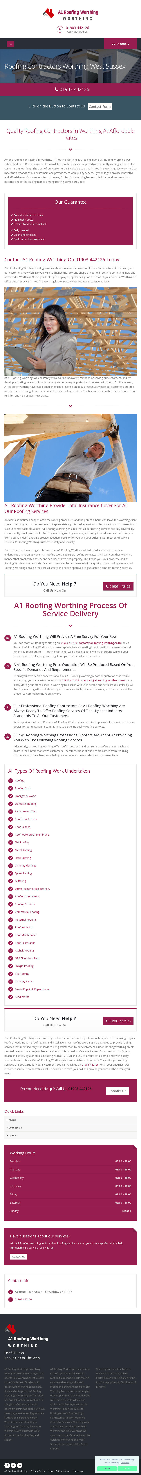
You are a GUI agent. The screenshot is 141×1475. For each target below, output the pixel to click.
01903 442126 (77, 27)
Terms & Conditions (59, 1471)
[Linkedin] (19, 1465)
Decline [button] (107, 1468)
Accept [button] (127, 1468)
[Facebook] (7, 1465)
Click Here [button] (125, 1463)
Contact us (18, 1256)
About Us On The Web (22, 1358)
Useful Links (14, 1353)
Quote (12, 1135)
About (12, 1120)
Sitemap (78, 1471)
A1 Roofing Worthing (15, 1471)
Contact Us (15, 1127)
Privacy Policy (37, 1471)
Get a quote (120, 43)
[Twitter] (13, 1465)
